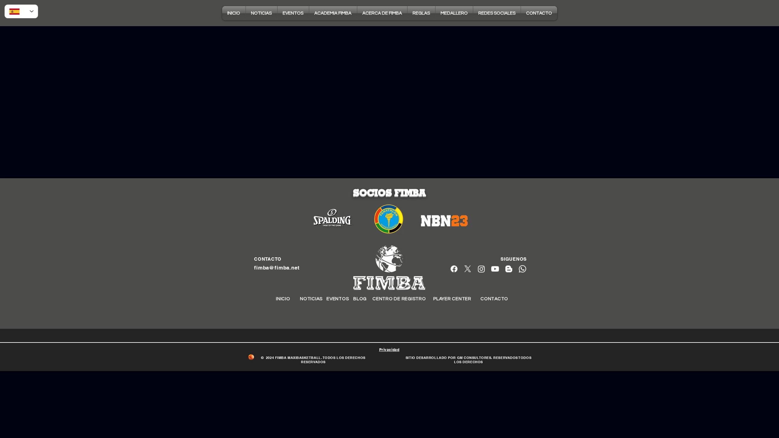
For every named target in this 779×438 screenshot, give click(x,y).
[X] (467, 268)
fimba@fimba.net (277, 268)
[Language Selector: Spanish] (21, 11)
